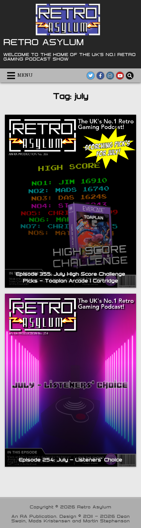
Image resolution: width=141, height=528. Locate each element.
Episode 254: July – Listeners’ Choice (70, 460)
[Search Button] (129, 75)
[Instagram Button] (110, 75)
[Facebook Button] (100, 75)
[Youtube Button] (120, 75)
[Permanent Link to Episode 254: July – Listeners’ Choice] (70, 380)
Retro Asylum (43, 41)
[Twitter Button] (90, 75)
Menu (25, 75)
